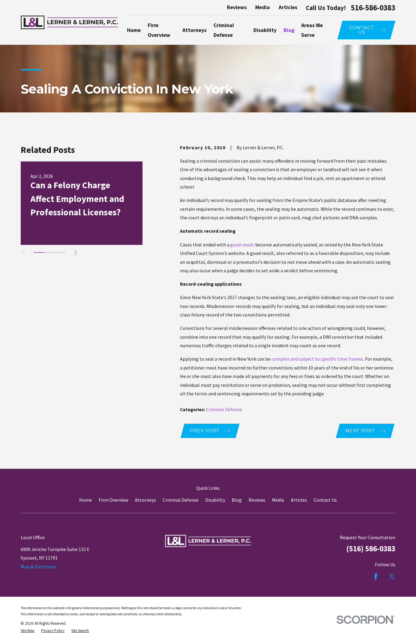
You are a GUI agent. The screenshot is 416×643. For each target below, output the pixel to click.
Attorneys (145, 500)
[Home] (69, 22)
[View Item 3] (60, 252)
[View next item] (75, 252)
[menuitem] (27, 630)
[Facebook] (375, 576)
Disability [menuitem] (265, 30)
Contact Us (325, 500)
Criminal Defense (224, 409)
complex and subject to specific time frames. (317, 359)
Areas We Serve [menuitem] (312, 30)
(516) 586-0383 (370, 548)
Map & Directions (38, 567)
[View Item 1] (38, 252)
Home (85, 500)
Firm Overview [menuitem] (159, 30)
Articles (288, 7)
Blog (237, 500)
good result (242, 245)
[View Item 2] (49, 252)
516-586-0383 (373, 8)
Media (262, 7)
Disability (215, 500)
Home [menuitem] (134, 30)
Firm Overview (113, 500)
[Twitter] (392, 576)
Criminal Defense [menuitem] (223, 30)
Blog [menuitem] (289, 30)
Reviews (237, 7)
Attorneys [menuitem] (194, 30)
